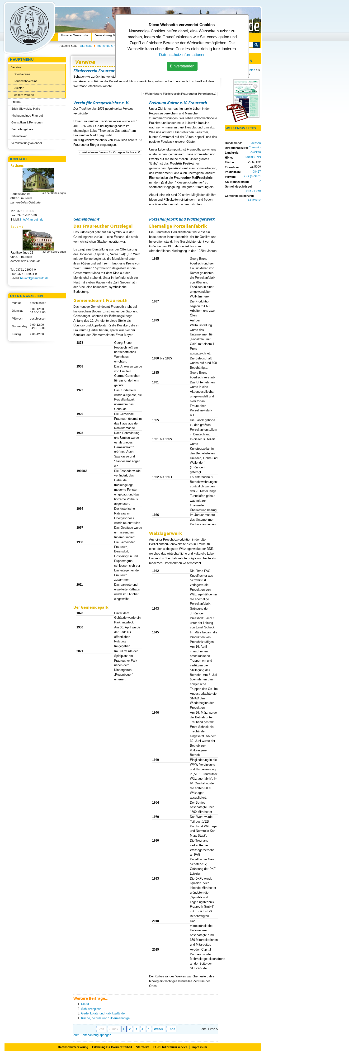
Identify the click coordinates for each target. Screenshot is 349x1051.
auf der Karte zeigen (54, 193)
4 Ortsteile (254, 200)
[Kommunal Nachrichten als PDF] (242, 121)
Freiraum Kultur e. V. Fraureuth (178, 102)
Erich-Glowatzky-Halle (25, 108)
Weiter (159, 1029)
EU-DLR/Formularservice (170, 1047)
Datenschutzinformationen (182, 54)
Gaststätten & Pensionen (27, 122)
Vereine (16, 67)
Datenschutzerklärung (73, 1047)
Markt (85, 1004)
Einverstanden (182, 66)
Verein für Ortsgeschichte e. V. (101, 102)
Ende (171, 1029)
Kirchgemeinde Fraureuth (27, 115)
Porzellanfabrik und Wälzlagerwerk (182, 219)
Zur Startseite (29, 28)
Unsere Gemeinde (74, 35)
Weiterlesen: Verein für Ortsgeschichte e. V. (111, 152)
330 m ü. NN (253, 157)
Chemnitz (255, 147)
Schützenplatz (91, 1009)
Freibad (16, 102)
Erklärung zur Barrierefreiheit (112, 1047)
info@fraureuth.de (31, 219)
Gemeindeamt (86, 219)
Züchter (19, 88)
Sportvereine (22, 74)
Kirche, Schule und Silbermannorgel (105, 1018)
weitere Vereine (24, 95)
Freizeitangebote (22, 129)
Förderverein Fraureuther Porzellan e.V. (110, 70)
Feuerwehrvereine (26, 81)
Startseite (142, 1047)
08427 (257, 171)
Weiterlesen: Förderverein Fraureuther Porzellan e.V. (180, 93)
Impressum (199, 1047)
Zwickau (255, 152)
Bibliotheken (19, 136)
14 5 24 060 (253, 191)
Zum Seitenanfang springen (92, 1035)
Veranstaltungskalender (26, 143)
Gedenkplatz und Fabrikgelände (103, 1013)
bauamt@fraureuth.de (34, 278)
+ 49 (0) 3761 (252, 176)
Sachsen (255, 143)
